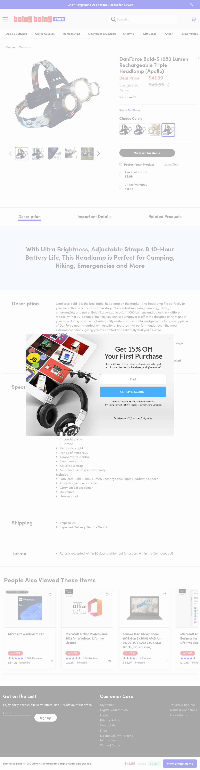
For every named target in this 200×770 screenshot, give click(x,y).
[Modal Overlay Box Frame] (100, 385)
